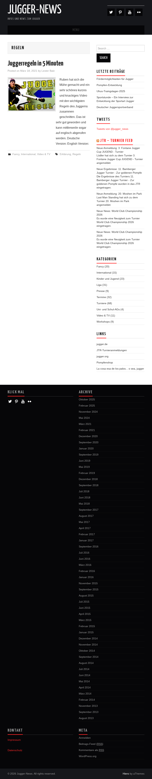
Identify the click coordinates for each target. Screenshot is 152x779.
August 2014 (86, 662)
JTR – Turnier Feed (116, 141)
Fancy (15, 154)
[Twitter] (111, 12)
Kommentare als (91, 750)
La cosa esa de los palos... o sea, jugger (120, 368)
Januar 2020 (86, 448)
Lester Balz (48, 70)
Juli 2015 (84, 601)
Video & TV (43, 154)
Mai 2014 (84, 681)
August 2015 (86, 595)
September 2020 (88, 442)
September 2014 (88, 656)
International (28, 154)
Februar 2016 (87, 571)
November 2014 (88, 644)
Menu (76, 30)
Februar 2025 (87, 405)
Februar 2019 (87, 472)
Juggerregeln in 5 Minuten (35, 63)
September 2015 (88, 589)
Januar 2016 (86, 577)
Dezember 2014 (88, 638)
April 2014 (85, 687)
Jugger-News (35, 10)
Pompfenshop (105, 362)
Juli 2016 (84, 552)
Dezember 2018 (88, 479)
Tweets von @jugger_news (112, 128)
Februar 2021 (87, 430)
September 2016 (88, 546)
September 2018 (88, 485)
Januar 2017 (86, 540)
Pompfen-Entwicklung (109, 85)
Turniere (101, 303)
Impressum (14, 739)
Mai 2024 (84, 417)
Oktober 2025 (87, 399)
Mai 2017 (84, 522)
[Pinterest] (120, 12)
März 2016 (85, 564)
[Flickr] (139, 12)
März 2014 (85, 693)
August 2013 (86, 718)
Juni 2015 (84, 607)
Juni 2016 (84, 558)
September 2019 (88, 454)
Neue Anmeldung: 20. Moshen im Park (119, 193)
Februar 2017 (87, 534)
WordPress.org (87, 756)
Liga (99, 284)
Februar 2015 (87, 626)
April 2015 (85, 613)
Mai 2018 (84, 503)
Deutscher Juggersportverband (115, 107)
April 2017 (85, 528)
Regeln (76, 154)
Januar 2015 (86, 632)
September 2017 (88, 509)
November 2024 (88, 411)
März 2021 (85, 423)
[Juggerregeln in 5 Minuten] (32, 94)
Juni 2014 (84, 675)
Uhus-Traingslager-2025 (111, 91)
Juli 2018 (84, 491)
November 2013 (88, 705)
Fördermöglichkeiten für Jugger (115, 78)
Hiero (126, 773)
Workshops (103, 321)
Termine (101, 297)
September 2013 (88, 711)
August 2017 (86, 515)
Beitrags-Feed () (91, 743)
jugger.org (102, 356)
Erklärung (65, 154)
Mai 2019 (84, 466)
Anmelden (85, 737)
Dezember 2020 (88, 436)
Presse (101, 291)
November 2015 (88, 583)
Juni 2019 (84, 460)
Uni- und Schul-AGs (108, 309)
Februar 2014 (87, 699)
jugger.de (102, 344)
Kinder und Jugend (108, 278)
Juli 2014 (84, 669)
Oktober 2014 (87, 650)
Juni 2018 (84, 497)
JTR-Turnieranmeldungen (112, 350)
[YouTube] (129, 12)
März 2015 (85, 620)
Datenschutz (15, 750)
